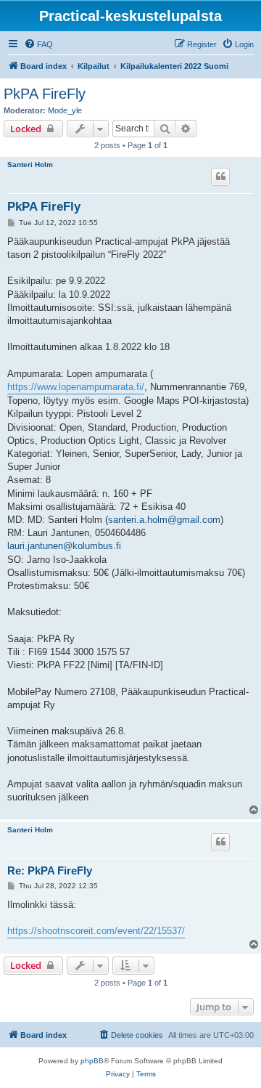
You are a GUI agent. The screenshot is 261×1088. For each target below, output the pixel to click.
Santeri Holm (30, 165)
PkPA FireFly (45, 94)
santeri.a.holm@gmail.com (164, 519)
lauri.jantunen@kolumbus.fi (64, 545)
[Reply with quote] (220, 176)
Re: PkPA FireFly (49, 870)
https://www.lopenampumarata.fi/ (75, 386)
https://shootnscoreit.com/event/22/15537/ (96, 930)
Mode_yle (65, 110)
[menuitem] (38, 44)
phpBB (92, 1061)
